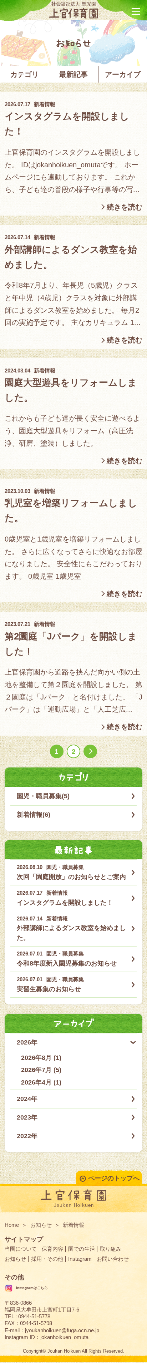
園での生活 (81, 1249)
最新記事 (73, 74)
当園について (21, 1249)
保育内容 (52, 1249)
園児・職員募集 (65, 867)
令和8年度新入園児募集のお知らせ (67, 963)
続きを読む (124, 207)
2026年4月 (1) (41, 1082)
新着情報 (44, 104)
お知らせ (41, 1225)
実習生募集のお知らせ (49, 989)
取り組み (110, 1249)
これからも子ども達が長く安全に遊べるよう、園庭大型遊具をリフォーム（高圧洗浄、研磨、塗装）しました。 (72, 430)
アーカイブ (123, 74)
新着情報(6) (33, 814)
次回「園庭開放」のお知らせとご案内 (71, 876)
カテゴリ (24, 74)
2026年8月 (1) (41, 1057)
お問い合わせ (113, 1259)
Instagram (80, 1259)
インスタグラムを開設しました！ (65, 902)
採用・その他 (47, 1259)
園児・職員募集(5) (43, 796)
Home (12, 1225)
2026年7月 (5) (41, 1069)
